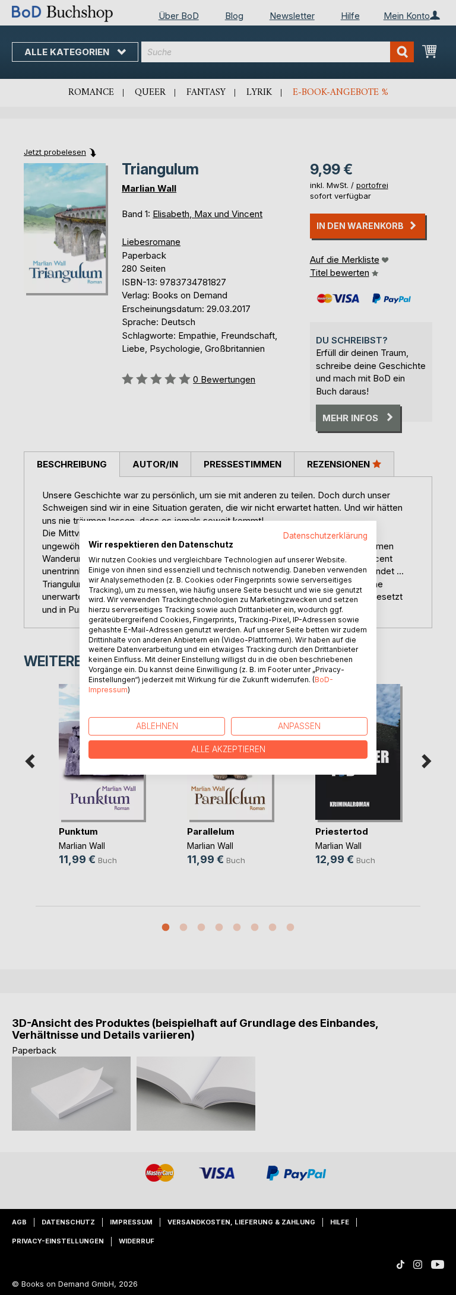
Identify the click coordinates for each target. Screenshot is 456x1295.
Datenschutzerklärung (325, 535)
